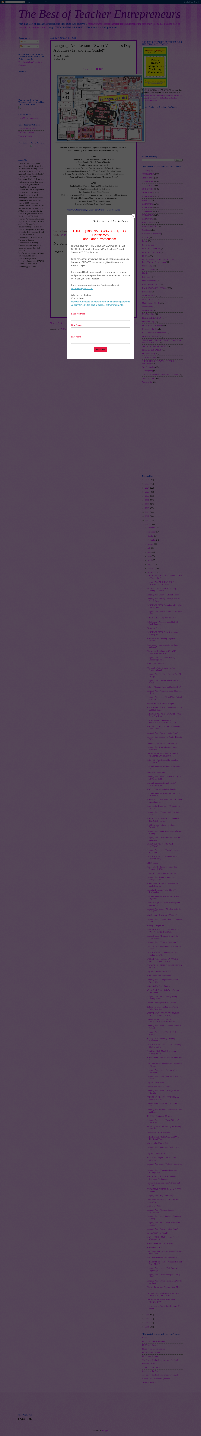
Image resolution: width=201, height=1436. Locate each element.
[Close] (133, 216)
